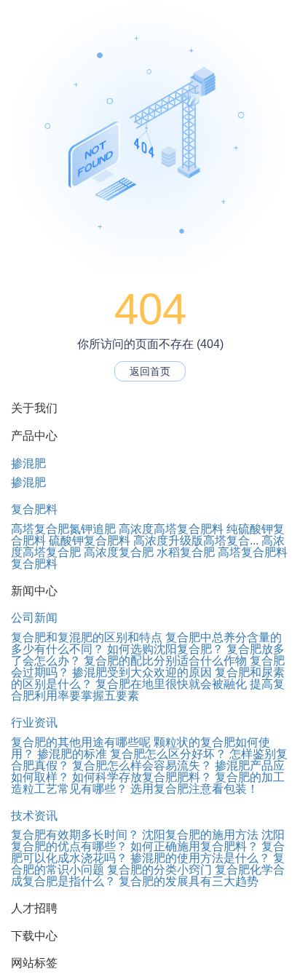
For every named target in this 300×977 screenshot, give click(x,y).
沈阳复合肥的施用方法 (200, 834)
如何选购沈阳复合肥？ (165, 649)
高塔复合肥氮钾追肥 (63, 529)
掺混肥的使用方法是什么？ (200, 858)
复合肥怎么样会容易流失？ (142, 765)
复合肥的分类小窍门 (159, 869)
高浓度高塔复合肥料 (171, 529)
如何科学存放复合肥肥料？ (142, 777)
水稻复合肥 (186, 552)
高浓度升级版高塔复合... (195, 540)
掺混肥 (28, 463)
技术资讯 (34, 816)
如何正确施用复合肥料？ (194, 846)
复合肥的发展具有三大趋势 (188, 881)
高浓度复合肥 (119, 552)
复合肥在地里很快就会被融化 (171, 684)
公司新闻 (34, 618)
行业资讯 (34, 722)
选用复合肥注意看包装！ (194, 789)
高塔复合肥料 (253, 552)
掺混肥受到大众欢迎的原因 (142, 672)
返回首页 (150, 371)
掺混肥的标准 (72, 754)
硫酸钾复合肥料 (89, 540)
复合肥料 (34, 509)
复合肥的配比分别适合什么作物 (165, 660)
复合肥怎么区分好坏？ (168, 754)
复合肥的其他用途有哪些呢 (81, 742)
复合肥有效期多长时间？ (75, 834)
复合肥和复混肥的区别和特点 (86, 637)
